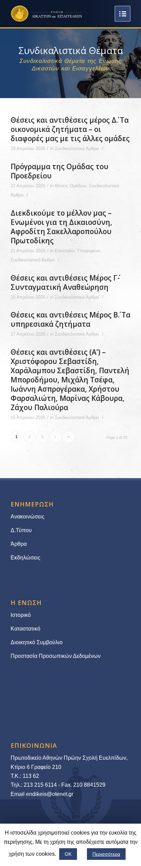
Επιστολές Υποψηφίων (77, 250)
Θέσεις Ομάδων (70, 185)
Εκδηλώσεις (25, 557)
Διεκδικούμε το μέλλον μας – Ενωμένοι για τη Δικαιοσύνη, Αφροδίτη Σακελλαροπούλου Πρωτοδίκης (61, 226)
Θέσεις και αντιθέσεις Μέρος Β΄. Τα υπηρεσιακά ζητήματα (70, 319)
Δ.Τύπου (21, 530)
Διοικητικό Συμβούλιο (37, 642)
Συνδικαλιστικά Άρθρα (77, 148)
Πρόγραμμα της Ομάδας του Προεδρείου (59, 171)
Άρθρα (19, 544)
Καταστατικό (26, 629)
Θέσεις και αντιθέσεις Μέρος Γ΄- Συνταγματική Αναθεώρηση (65, 282)
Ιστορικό (21, 615)
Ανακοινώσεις (27, 516)
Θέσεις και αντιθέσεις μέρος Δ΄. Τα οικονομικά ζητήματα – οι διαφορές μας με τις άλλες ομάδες (70, 129)
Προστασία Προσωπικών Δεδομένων (56, 656)
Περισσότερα (106, 854)
